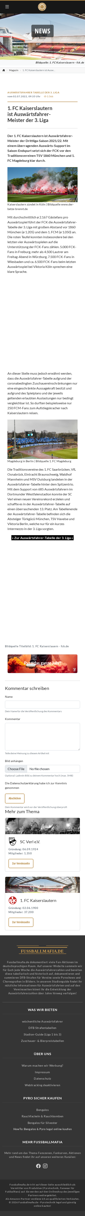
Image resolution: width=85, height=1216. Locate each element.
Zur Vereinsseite (21, 863)
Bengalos (42, 1110)
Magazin (13, 70)
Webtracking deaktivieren (42, 1085)
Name (9, 696)
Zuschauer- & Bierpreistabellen (42, 1040)
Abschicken (15, 798)
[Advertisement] (42, 322)
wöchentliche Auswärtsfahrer (42, 1021)
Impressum (42, 1072)
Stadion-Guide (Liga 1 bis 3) (42, 1034)
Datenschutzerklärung (24, 783)
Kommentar (12, 719)
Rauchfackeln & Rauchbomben (43, 1116)
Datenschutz (42, 1078)
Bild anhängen (14, 761)
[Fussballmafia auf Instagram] (45, 1166)
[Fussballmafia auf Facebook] (38, 1166)
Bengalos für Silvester (43, 1123)
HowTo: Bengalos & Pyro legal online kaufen (42, 1129)
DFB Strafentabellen (42, 1028)
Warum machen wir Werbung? (42, 1065)
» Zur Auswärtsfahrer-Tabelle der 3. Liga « (42, 538)
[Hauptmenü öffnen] (7, 7)
